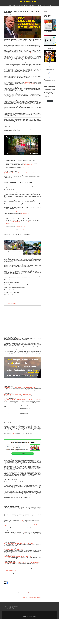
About (45, 5)
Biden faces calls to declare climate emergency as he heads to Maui (18, 127)
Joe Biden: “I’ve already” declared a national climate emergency (17, 394)
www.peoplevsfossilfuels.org (11, 211)
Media (41, 5)
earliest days (27, 82)
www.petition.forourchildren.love (11, 499)
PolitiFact (21, 520)
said (24, 532)
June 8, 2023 (23, 573)
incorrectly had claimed (19, 353)
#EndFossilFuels (9, 223)
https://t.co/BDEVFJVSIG (11, 221)
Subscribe (50, 100)
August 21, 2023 (25, 229)
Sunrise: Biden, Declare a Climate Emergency (13, 549)
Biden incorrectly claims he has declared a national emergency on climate (19, 387)
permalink (30, 592)
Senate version (19, 509)
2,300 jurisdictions (33, 52)
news (15, 592)
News (14, 5)
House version (13, 508)
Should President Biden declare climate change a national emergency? (19, 172)
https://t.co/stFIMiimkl (28, 164)
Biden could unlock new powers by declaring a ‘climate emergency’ (18, 556)
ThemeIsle (34, 616)
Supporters (31, 5)
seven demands (15, 276)
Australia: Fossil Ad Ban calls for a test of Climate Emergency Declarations (18, 596)
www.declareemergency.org (10, 303)
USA (21, 592)
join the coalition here (25, 213)
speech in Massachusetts (29, 83)
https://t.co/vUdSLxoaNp (11, 570)
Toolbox (37, 5)
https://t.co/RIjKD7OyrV (21, 226)
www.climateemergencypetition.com (12, 379)
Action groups (19, 5)
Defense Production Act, (12, 524)
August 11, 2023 (25, 167)
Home (10, 5)
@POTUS (18, 221)
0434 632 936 (47, 605)
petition (19, 338)
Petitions (26, 5)
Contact (49, 5)
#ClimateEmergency (32, 221)
